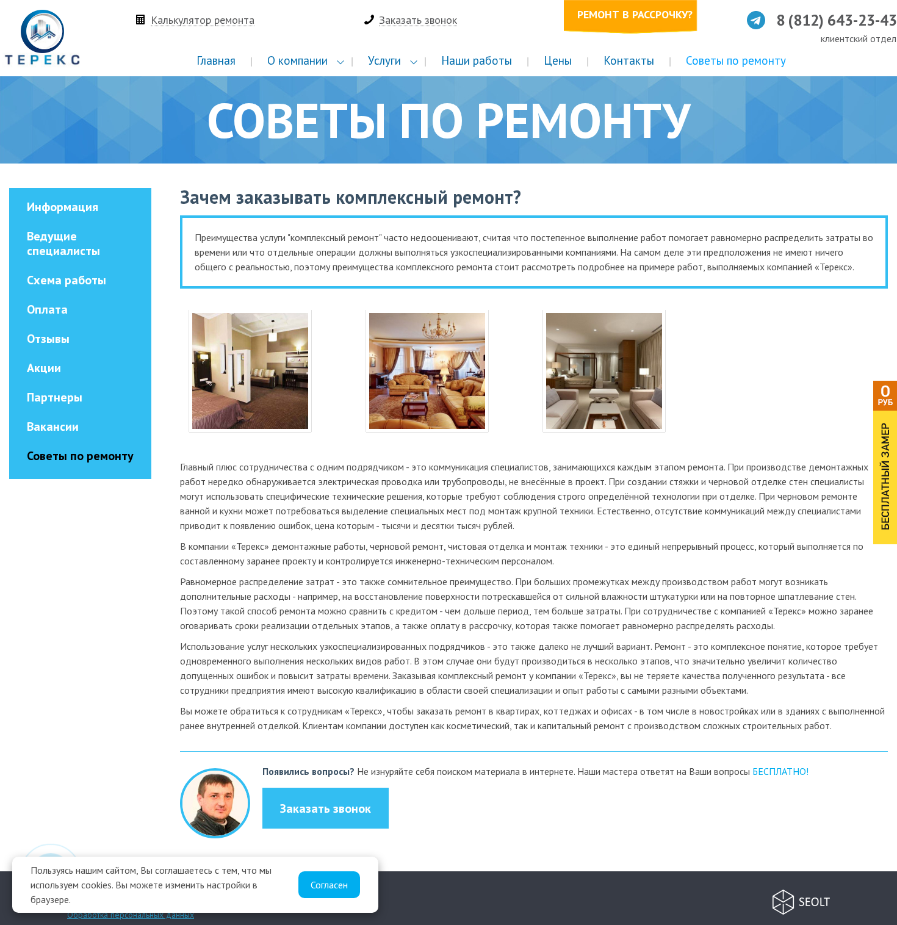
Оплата (47, 309)
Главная (216, 60)
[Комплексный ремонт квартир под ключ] (250, 371)
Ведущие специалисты (63, 243)
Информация (62, 207)
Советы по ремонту (736, 60)
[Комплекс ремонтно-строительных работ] (604, 371)
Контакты (628, 60)
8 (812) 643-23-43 (836, 20)
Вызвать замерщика (885, 462)
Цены (558, 60)
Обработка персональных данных (130, 914)
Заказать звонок (418, 20)
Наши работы (476, 60)
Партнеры (54, 397)
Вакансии (53, 426)
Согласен (329, 885)
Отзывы (48, 339)
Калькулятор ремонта (202, 20)
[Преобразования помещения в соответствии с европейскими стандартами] (427, 371)
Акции (44, 368)
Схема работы (66, 280)
